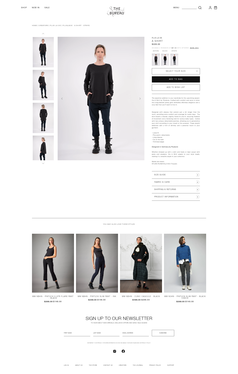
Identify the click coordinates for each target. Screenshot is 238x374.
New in (36, 8)
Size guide (160, 175)
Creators (43, 25)
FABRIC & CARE (162, 182)
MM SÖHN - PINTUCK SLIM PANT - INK (97, 296)
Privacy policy (155, 365)
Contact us (108, 365)
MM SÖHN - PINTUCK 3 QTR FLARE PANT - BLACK (53, 297)
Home (34, 25)
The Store (93, 365)
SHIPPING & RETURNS (165, 189)
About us (79, 365)
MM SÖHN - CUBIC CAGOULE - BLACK (141, 296)
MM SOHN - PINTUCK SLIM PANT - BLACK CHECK (185, 297)
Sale (47, 8)
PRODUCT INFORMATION (166, 197)
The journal (138, 365)
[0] (215, 7)
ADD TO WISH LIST (176, 87)
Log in (66, 365)
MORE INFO (194, 48)
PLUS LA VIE (55, 25)
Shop (24, 8)
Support (170, 365)
